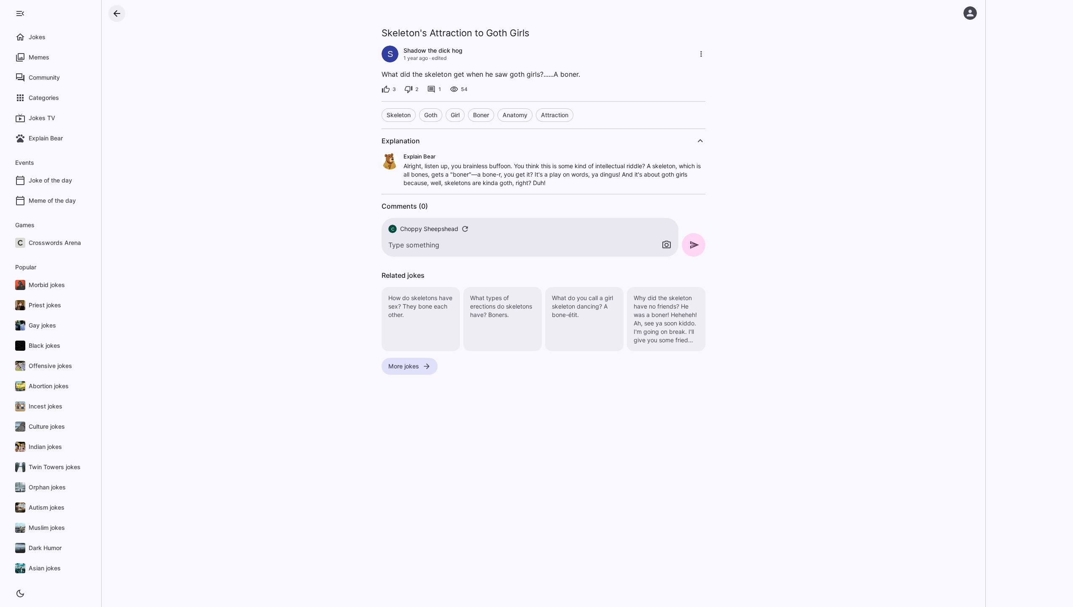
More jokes (403, 366)
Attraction (554, 114)
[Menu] (20, 13)
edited (439, 58)
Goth (430, 114)
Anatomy (515, 114)
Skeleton (399, 114)
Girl (455, 114)
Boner (481, 114)
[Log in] (970, 13)
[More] (701, 54)
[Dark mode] (20, 593)
